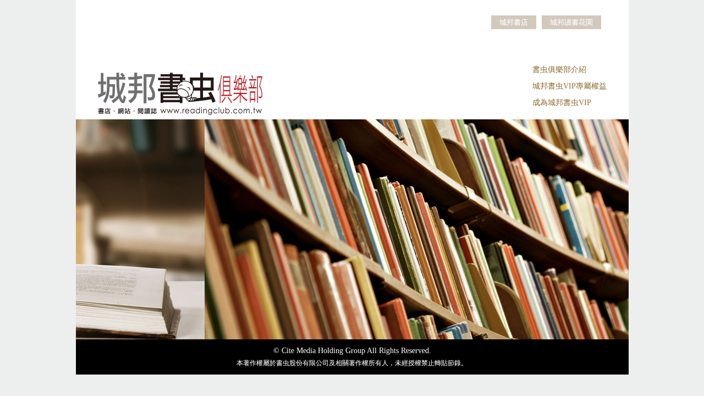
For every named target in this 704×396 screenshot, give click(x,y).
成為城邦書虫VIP (561, 102)
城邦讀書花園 (571, 22)
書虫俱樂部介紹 (559, 69)
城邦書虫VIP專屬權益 (569, 86)
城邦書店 (513, 22)
